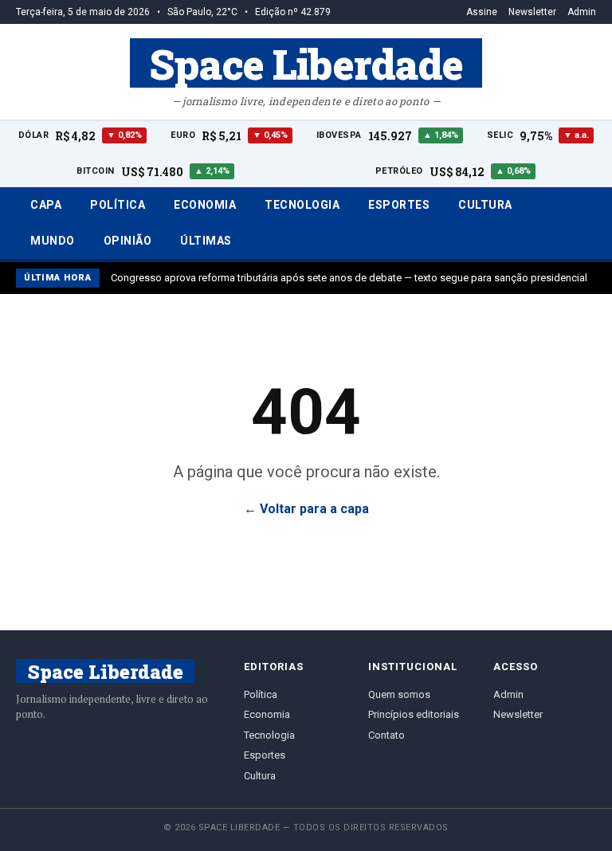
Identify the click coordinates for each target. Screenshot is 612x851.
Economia (205, 204)
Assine (481, 12)
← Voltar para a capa (306, 508)
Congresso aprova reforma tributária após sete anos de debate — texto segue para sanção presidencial (349, 278)
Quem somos (399, 694)
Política (117, 204)
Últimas (206, 240)
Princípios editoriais (413, 714)
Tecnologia (302, 204)
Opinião (128, 240)
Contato (386, 735)
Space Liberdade (306, 63)
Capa (45, 204)
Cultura (485, 204)
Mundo (52, 240)
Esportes (399, 204)
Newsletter (532, 12)
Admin (581, 12)
